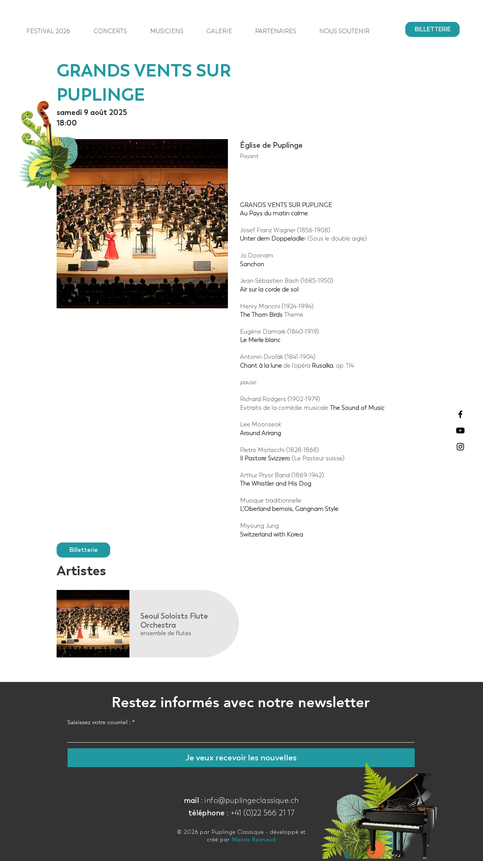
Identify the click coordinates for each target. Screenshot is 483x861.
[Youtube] (460, 430)
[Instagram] (460, 447)
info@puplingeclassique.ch (251, 800)
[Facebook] (460, 414)
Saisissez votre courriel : (99, 722)
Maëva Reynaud (254, 839)
